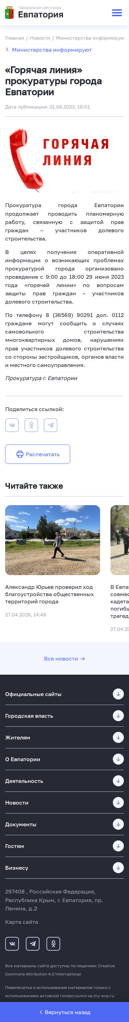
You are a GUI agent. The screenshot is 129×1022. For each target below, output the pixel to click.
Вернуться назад (67, 1012)
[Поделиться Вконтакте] (12, 426)
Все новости (61, 658)
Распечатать (43, 454)
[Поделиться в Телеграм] (50, 426)
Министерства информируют (52, 49)
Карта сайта (21, 921)
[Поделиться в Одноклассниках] (31, 426)
